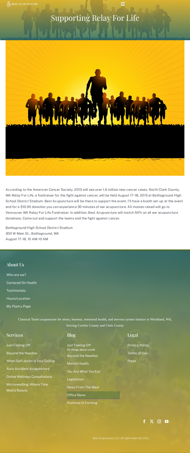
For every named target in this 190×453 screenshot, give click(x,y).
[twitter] (152, 421)
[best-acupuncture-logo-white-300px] (22, 2)
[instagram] (159, 421)
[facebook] (144, 421)
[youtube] (166, 421)
